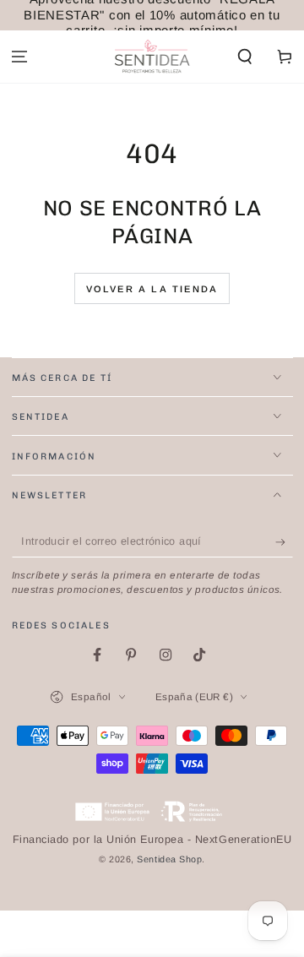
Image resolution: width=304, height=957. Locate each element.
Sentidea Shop (169, 859)
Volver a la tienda (152, 289)
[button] (244, 57)
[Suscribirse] (284, 542)
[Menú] (20, 57)
